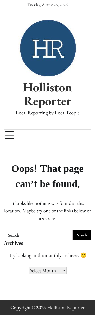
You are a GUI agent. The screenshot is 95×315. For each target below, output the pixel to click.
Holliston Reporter (47, 94)
